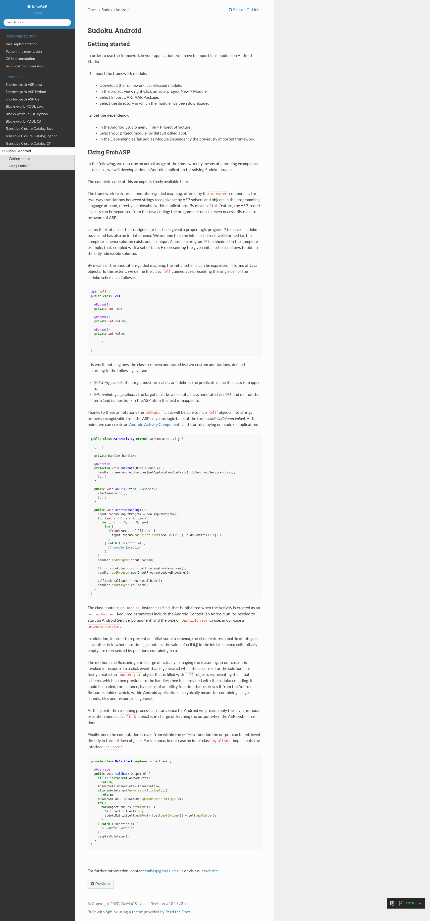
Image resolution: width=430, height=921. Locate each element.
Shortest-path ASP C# (22, 99)
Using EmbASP (20, 166)
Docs (92, 10)
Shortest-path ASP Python (26, 92)
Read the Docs (178, 912)
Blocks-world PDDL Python (27, 114)
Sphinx (112, 912)
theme (137, 912)
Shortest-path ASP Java (24, 85)
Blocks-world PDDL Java (25, 106)
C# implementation (20, 59)
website (211, 871)
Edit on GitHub (246, 10)
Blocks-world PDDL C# (23, 121)
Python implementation (24, 51)
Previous (102, 884)
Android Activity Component (154, 425)
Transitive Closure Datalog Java (29, 129)
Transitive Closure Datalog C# (28, 143)
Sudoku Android (18, 151)
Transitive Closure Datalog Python (31, 136)
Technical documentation (25, 66)
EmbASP (39, 6)
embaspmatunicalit (164, 871)
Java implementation (22, 44)
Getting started (20, 159)
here (184, 182)
